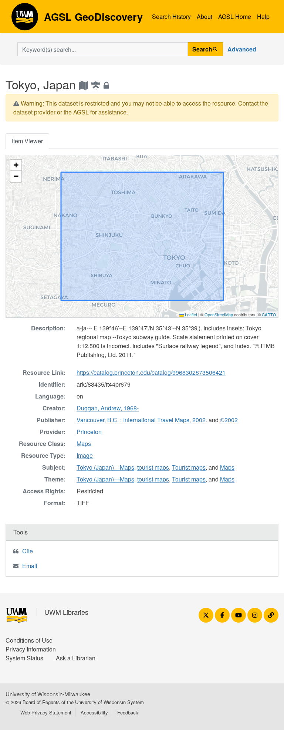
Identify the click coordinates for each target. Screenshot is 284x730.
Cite (27, 551)
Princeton (89, 431)
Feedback (127, 712)
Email (29, 565)
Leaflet (190, 314)
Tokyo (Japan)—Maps (105, 467)
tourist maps (153, 467)
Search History (171, 16)
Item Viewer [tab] (27, 141)
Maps (84, 443)
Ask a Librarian (75, 658)
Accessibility (94, 712)
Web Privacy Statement (45, 712)
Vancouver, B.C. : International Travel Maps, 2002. (142, 420)
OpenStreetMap (218, 314)
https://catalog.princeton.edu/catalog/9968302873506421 (151, 372)
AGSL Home (234, 16)
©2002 (229, 420)
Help (263, 16)
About (204, 16)
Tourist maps (189, 467)
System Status (24, 658)
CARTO (269, 314)
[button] (15, 165)
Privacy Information (31, 649)
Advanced (241, 49)
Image (85, 455)
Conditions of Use (29, 640)
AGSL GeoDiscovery (25, 19)
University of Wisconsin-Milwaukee (48, 694)
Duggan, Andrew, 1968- (108, 408)
